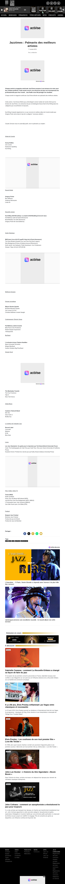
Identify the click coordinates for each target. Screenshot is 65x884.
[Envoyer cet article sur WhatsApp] (36, 534)
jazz (6, 541)
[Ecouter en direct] (51, 3)
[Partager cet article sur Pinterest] (32, 534)
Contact (7, 851)
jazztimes (17, 541)
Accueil (4, 15)
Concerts (17, 853)
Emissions (8, 855)
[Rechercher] (55, 3)
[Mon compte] (58, 3)
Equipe (7, 853)
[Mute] (25, 10)
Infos (45, 15)
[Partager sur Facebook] (24, 534)
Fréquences (23, 15)
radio (10, 541)
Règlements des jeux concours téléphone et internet (56, 874)
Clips (16, 851)
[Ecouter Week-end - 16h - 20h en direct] (32, 639)
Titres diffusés (35, 15)
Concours (36, 851)
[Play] (2, 10)
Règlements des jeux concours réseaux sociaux (56, 857)
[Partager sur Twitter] (28, 534)
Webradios (13, 15)
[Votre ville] (47, 3)
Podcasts (52, 15)
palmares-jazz (24, 541)
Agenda (60, 15)
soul (13, 541)
